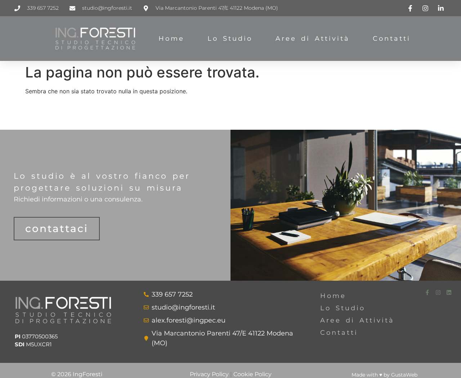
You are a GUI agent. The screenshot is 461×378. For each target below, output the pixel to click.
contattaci (56, 228)
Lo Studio (229, 39)
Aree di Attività (313, 39)
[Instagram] (438, 292)
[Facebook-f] (427, 292)
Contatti (392, 39)
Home (171, 39)
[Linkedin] (449, 292)
